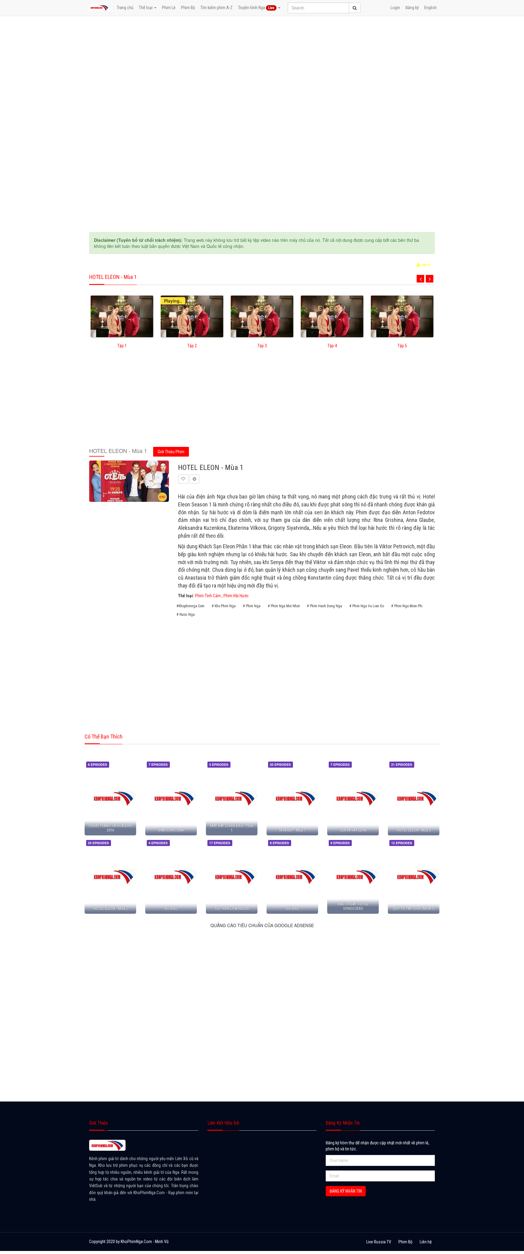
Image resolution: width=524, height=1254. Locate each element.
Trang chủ (125, 7)
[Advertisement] (262, 401)
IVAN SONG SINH (171, 830)
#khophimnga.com (190, 606)
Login (395, 7)
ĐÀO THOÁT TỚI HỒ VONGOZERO (353, 906)
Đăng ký (412, 7)
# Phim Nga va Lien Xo (366, 606)
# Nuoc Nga (185, 614)
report (425, 264)
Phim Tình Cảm (208, 595)
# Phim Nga (251, 606)
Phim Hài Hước (236, 595)
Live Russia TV (378, 1241)
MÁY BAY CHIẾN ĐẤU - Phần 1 (232, 827)
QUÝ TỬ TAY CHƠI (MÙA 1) (414, 908)
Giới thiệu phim (171, 451)
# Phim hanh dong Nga (324, 606)
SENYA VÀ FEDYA (353, 830)
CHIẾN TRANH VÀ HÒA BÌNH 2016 (111, 827)
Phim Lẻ (169, 7)
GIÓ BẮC (292, 908)
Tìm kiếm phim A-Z (216, 7)
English (430, 7)
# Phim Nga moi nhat (284, 606)
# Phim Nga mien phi (406, 606)
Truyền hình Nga (256, 7)
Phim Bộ (188, 7)
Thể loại (146, 7)
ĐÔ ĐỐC (171, 908)
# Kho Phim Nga (224, 606)
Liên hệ (426, 1241)
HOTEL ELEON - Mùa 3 (414, 830)
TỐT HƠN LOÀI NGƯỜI (231, 908)
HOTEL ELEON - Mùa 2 (110, 908)
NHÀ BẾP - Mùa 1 (292, 830)
